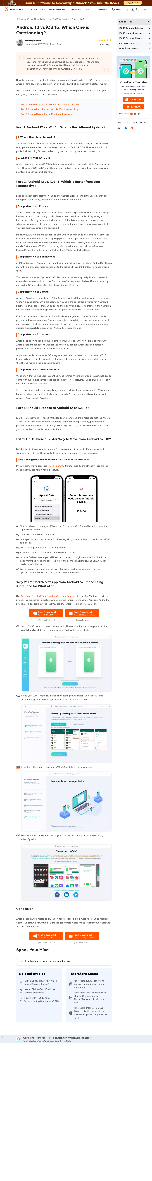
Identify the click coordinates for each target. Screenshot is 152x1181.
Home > (22, 19)
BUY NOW (135, 107)
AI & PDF (89, 9)
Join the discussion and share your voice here (47, 961)
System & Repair (37, 9)
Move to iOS (54, 466)
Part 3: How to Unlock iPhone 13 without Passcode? (47, 114)
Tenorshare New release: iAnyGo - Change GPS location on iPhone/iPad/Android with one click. (91, 997)
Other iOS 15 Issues (128, 48)
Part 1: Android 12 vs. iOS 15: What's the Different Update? (50, 104)
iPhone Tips (55, 44)
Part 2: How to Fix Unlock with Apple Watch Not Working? (50, 109)
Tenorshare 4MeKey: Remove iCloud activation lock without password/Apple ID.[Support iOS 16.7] (90, 1013)
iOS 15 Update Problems (130, 33)
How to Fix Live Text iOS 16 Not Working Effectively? (40, 991)
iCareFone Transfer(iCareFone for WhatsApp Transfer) (48, 596)
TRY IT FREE (135, 99)
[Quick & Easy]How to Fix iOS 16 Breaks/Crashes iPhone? (40, 982)
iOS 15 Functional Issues (130, 38)
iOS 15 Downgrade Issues (131, 28)
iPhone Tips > (33, 19)
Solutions (102, 9)
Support (119, 9)
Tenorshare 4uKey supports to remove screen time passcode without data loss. (89, 984)
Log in (144, 9)
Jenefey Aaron (33, 40)
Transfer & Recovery (57, 9)
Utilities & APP (75, 9)
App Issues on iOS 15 (129, 43)
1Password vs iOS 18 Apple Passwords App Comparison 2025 (41, 1000)
